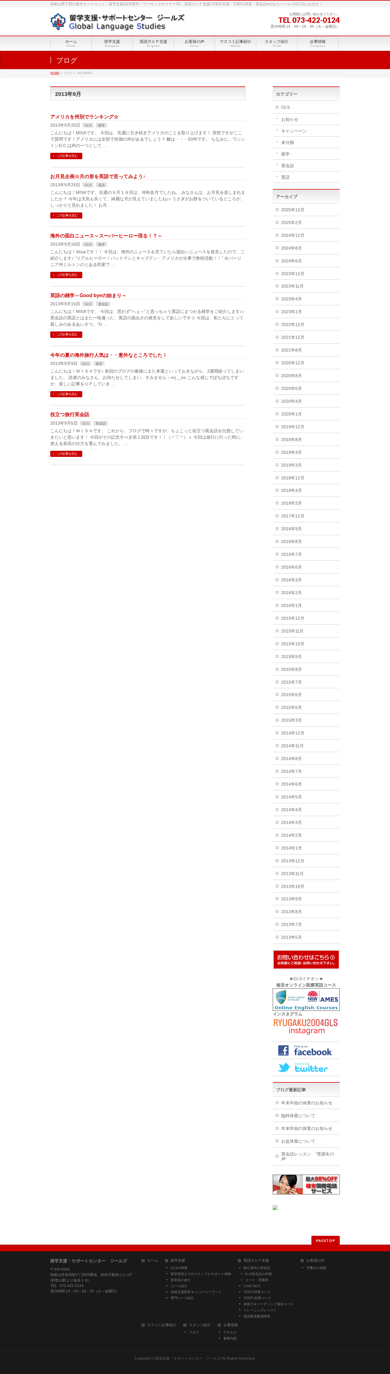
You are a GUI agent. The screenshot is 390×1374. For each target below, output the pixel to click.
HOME (54, 73)
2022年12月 (292, 324)
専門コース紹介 (182, 1298)
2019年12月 (292, 426)
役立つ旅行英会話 (69, 414)
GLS (88, 125)
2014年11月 (292, 745)
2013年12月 (292, 860)
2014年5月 (291, 796)
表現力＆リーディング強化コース (268, 1304)
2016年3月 (291, 579)
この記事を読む (67, 155)
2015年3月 (291, 720)
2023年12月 (292, 273)
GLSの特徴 (179, 1268)
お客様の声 (315, 1261)
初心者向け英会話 (256, 1268)
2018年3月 (291, 503)
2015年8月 (291, 669)
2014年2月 (291, 835)
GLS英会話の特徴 (258, 1274)
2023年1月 (291, 311)
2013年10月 (292, 886)
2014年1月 (291, 848)
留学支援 (178, 1261)
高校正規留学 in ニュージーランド (196, 1292)
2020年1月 (291, 414)
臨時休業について (298, 1115)
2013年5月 (291, 937)
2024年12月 (292, 235)
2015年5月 (291, 707)
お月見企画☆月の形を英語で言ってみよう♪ (97, 176)
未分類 (287, 142)
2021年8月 (291, 350)
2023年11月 (292, 286)
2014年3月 (291, 822)
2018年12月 (292, 477)
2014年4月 (291, 809)
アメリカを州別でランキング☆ (84, 116)
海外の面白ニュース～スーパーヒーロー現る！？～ (106, 235)
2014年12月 (292, 733)
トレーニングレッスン (260, 1310)
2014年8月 (291, 758)
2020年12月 (292, 362)
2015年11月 (292, 631)
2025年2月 (291, 222)
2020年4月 (291, 401)
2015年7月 (291, 682)
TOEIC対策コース (257, 1292)
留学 (101, 125)
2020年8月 (291, 375)
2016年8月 (291, 541)
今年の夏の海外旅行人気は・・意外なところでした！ (108, 355)
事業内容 (230, 1338)
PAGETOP (325, 1241)
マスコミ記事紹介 (161, 1325)
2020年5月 (291, 388)
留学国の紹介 (181, 1280)
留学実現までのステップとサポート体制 (201, 1274)
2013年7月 (291, 924)
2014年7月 (291, 771)
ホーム (152, 1261)
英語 (101, 185)
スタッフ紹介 (200, 1325)
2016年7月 (291, 554)
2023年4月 (291, 298)
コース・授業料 (256, 1280)
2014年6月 (291, 784)
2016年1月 (291, 605)
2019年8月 (291, 439)
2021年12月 (292, 337)
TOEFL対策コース (257, 1298)
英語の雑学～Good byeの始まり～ (88, 295)
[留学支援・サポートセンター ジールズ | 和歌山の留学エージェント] (118, 24)
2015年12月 (292, 618)
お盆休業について (298, 1141)
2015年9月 (291, 656)
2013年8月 (291, 911)
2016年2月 (291, 592)
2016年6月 (291, 567)
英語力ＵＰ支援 (256, 1261)
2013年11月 (292, 873)
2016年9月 (291, 528)
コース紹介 (179, 1286)
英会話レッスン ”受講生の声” (307, 1156)
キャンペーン (294, 130)
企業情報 (230, 1325)
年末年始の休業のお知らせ (306, 1102)
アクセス (230, 1332)
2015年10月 (292, 643)
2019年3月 (291, 465)
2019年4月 (291, 452)
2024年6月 (291, 260)
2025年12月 (292, 209)
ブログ (194, 1332)
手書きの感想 (316, 1268)
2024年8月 (291, 248)
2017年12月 (292, 515)
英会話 (103, 304)
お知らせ (289, 119)
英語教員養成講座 (256, 1316)
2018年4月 (291, 490)
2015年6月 (291, 694)
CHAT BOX (251, 1286)
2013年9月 (291, 898)
